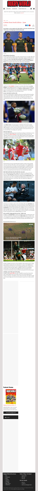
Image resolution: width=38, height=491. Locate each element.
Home (4, 20)
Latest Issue (8, 387)
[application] (19, 231)
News (7, 20)
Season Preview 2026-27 (9, 405)
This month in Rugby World (11, 412)
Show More (8, 417)
